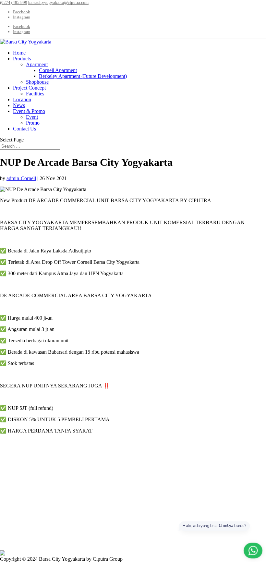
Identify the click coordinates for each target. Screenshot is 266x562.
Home (19, 52)
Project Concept (29, 88)
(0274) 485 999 (40, 456)
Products (22, 58)
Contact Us (24, 128)
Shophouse (37, 82)
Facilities (35, 93)
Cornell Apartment (58, 70)
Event (32, 117)
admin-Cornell (21, 178)
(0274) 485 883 (39, 467)
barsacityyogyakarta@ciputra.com (62, 473)
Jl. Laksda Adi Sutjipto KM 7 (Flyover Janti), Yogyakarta (71, 499)
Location (22, 99)
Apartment (37, 64)
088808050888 (51, 462)
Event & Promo (29, 111)
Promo (33, 123)
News (19, 105)
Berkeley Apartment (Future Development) (83, 76)
